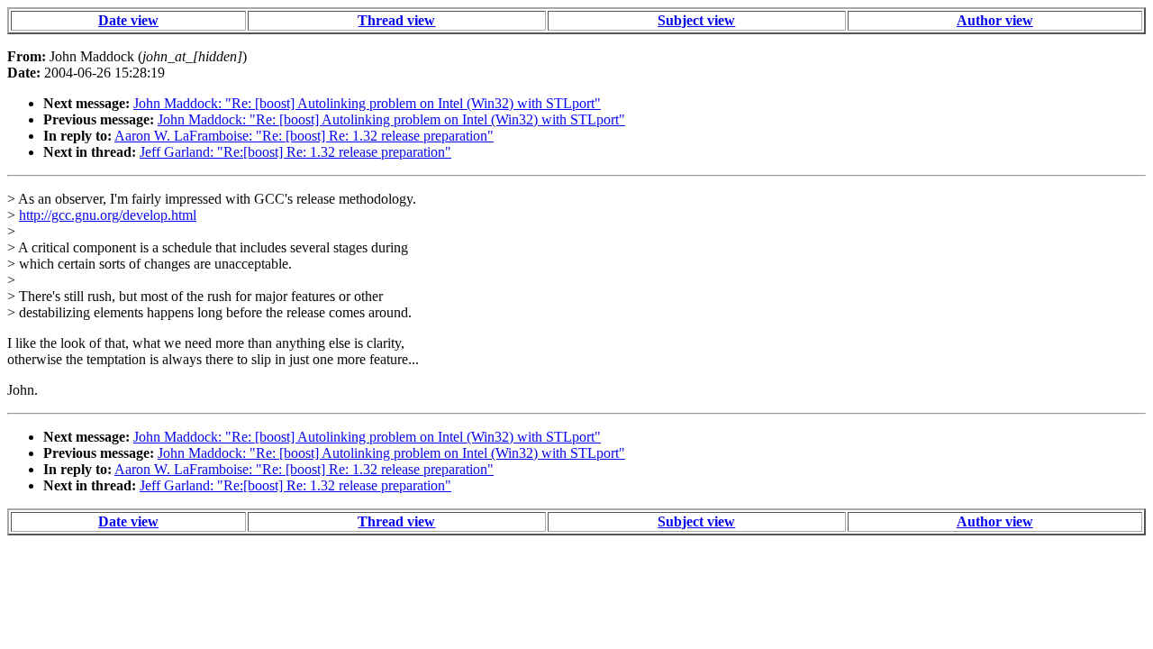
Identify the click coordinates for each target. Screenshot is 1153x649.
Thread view (396, 20)
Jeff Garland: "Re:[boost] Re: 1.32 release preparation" (295, 152)
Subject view (696, 20)
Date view (128, 20)
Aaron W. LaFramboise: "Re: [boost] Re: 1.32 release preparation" (304, 135)
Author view (995, 20)
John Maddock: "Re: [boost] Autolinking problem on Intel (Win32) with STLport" (367, 103)
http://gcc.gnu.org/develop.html (107, 215)
